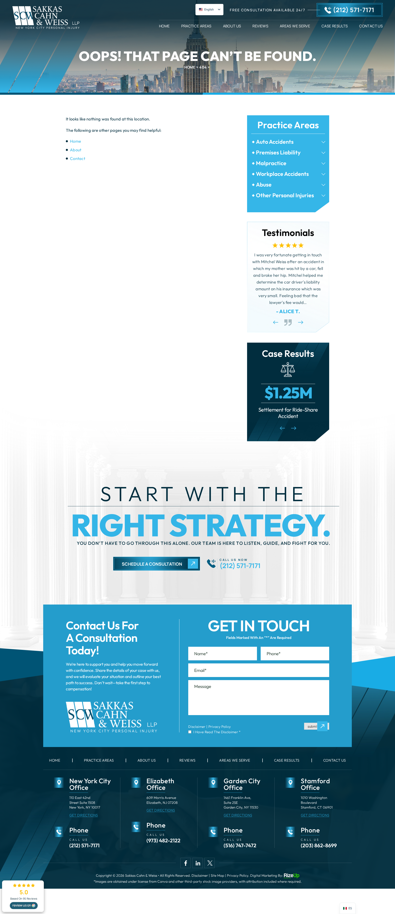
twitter (209, 863)
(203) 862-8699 (319, 845)
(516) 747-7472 (240, 845)
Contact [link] (77, 158)
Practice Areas (196, 25)
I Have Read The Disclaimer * (217, 732)
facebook (185, 863)
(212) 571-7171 (353, 10)
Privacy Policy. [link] (238, 875)
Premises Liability (278, 152)
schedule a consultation (152, 564)
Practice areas (99, 760)
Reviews (260, 25)
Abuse (264, 184)
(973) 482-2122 (163, 840)
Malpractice (271, 163)
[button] (323, 142)
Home (164, 25)
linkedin (197, 863)
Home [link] (75, 141)
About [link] (75, 149)
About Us (232, 25)
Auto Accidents (275, 142)
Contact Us (371, 25)
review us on (21, 905)
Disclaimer (196, 726)
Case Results (335, 25)
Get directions (83, 815)
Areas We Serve (295, 25)
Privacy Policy (219, 726)
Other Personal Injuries (285, 195)
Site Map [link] (217, 875)
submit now (317, 726)
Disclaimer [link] (200, 875)
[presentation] (275, 322)
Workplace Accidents (282, 174)
